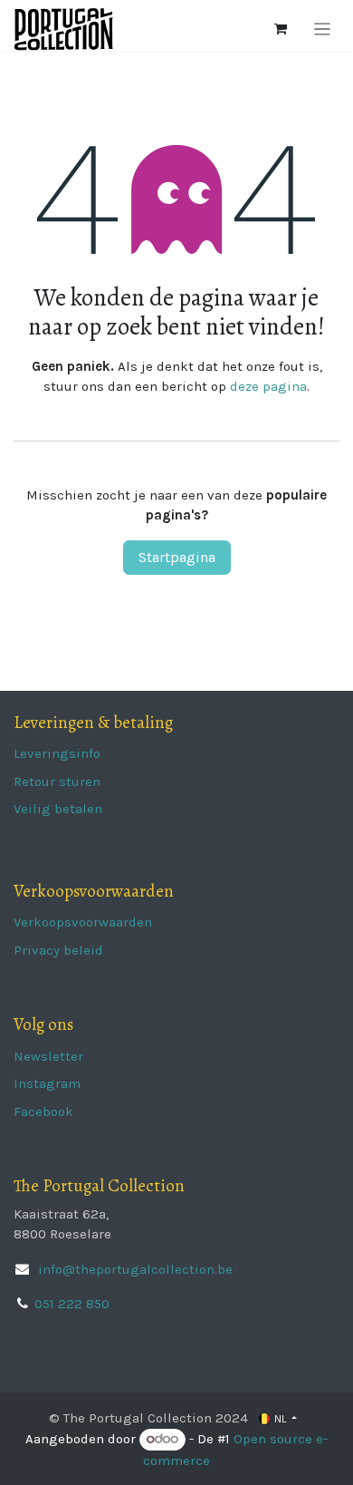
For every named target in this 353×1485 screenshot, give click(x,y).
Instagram (47, 1083)
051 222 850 (72, 1304)
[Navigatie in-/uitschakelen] (322, 29)
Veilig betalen (58, 809)
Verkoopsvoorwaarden (83, 922)
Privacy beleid (58, 950)
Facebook (43, 1111)
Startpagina (176, 557)
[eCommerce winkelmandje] (280, 29)
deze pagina (268, 386)
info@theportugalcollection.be (133, 1269)
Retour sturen (57, 781)
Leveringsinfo (57, 753)
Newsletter (48, 1056)
